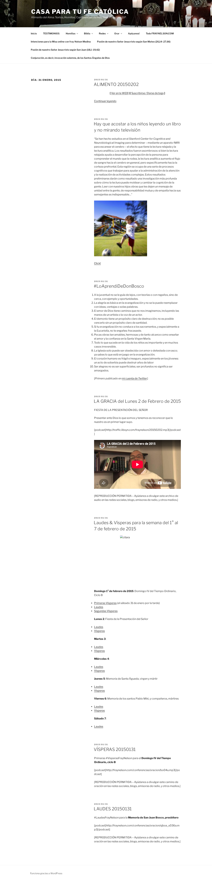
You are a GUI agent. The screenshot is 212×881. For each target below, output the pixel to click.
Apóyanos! (134, 33)
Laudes (98, 607)
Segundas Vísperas (106, 611)
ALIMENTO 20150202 (116, 84)
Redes (102, 33)
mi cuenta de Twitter (134, 378)
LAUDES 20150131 (113, 808)
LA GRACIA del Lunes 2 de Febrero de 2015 (137, 401)
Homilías (70, 33)
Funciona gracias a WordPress (46, 873)
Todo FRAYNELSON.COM (160, 33)
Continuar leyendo (105, 101)
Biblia (87, 33)
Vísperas (99, 631)
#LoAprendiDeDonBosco (119, 286)
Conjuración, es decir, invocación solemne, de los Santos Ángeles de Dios (70, 57)
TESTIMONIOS (51, 33)
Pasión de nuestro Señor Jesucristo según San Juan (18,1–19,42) (65, 49)
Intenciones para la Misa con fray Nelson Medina (61, 41)
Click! (97, 263)
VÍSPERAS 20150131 (115, 749)
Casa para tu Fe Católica (80, 11)
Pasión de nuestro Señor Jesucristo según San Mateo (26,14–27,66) (133, 41)
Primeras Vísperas (105, 603)
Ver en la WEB (119, 93)
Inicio (34, 33)
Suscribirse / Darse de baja (147, 93)
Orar (116, 33)
